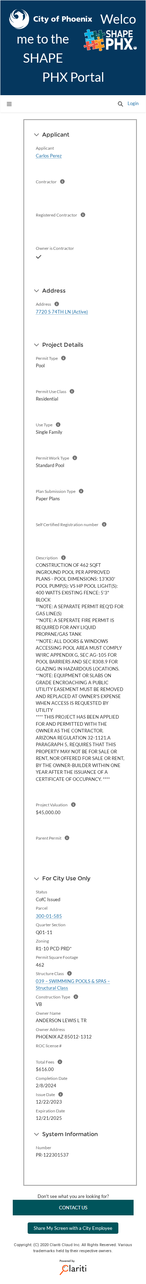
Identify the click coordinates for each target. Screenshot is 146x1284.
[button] (120, 103)
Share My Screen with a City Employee (73, 1228)
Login (133, 103)
